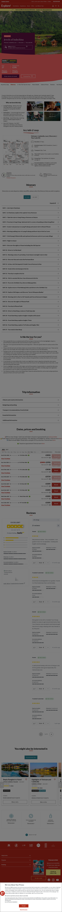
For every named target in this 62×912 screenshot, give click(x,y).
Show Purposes (23, 909)
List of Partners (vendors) (11, 902)
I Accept (24, 905)
